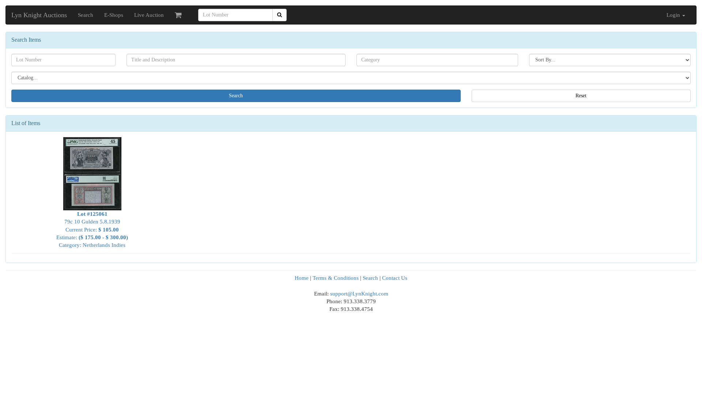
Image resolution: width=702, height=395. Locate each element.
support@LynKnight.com (359, 294)
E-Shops (113, 15)
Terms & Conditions (336, 278)
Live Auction (149, 15)
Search (85, 15)
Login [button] (674, 15)
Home (302, 278)
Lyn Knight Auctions (39, 15)
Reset (580, 95)
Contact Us (394, 278)
